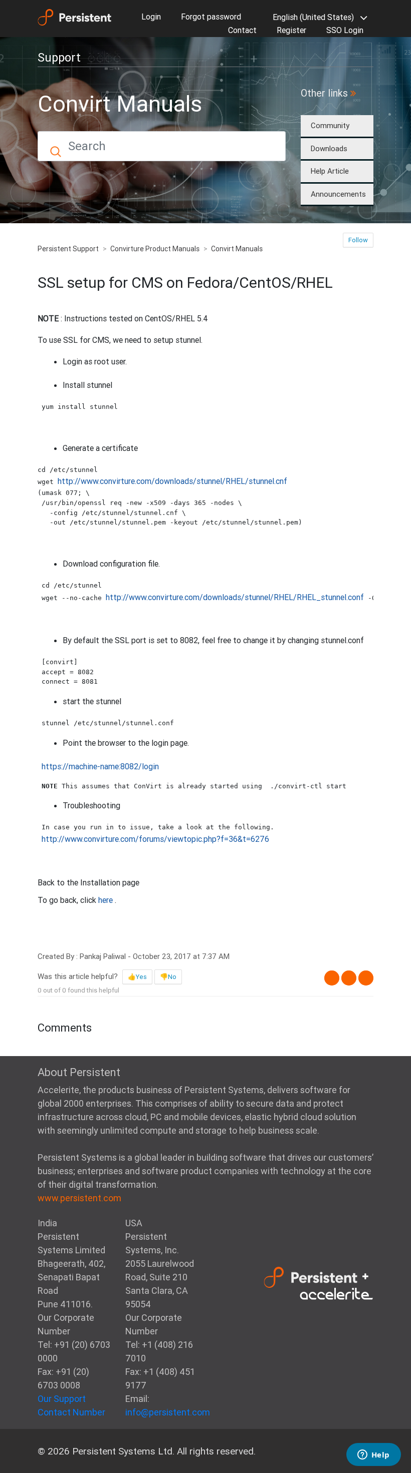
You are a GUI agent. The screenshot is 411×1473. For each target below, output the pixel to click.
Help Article (330, 171)
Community (330, 125)
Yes (141, 976)
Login (151, 17)
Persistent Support (68, 248)
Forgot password (211, 17)
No (172, 976)
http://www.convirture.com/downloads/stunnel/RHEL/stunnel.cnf (172, 481)
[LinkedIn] (365, 978)
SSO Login (344, 30)
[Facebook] (331, 978)
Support (59, 58)
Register (291, 30)
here (106, 900)
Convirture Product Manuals (154, 248)
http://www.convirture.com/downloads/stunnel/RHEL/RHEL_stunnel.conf (235, 597)
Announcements (338, 194)
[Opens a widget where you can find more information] (373, 1455)
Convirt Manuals (237, 248)
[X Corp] (348, 978)
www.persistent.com (79, 1198)
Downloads (329, 148)
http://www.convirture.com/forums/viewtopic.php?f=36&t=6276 (155, 839)
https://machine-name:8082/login (100, 766)
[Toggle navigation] (110, 55)
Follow (358, 240)
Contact (242, 30)
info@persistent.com (167, 1412)
